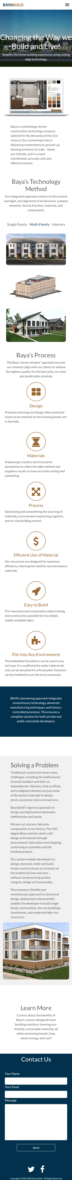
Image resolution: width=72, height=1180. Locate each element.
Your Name (12, 1073)
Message (11, 1100)
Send (36, 1147)
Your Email (12, 1087)
